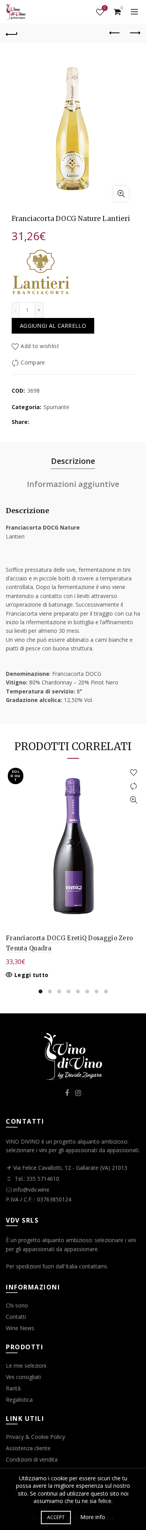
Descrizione (73, 461)
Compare (33, 362)
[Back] (11, 33)
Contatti (16, 1316)
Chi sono (17, 1305)
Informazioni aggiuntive (73, 484)
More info (92, 1517)
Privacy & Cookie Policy (35, 1436)
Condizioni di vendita (32, 1459)
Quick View (133, 800)
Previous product (115, 33)
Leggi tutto (31, 975)
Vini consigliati (23, 1377)
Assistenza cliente (28, 1448)
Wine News (20, 1328)
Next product (134, 33)
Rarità (13, 1388)
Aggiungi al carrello (53, 325)
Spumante (56, 407)
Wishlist (105, 8)
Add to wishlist (40, 346)
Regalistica (19, 1399)
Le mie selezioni (26, 1365)
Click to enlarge (121, 193)
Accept (56, 1517)
